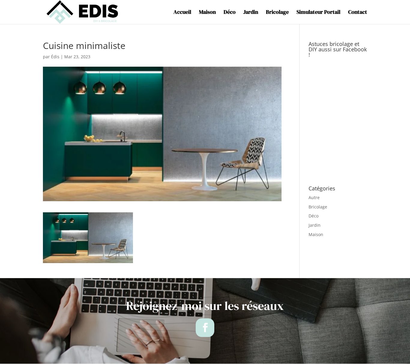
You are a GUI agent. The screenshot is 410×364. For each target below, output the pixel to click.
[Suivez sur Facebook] (205, 327)
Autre (314, 197)
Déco (230, 13)
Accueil (182, 13)
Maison (207, 13)
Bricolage (277, 13)
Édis (55, 56)
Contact (357, 13)
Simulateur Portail (318, 13)
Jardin (250, 13)
